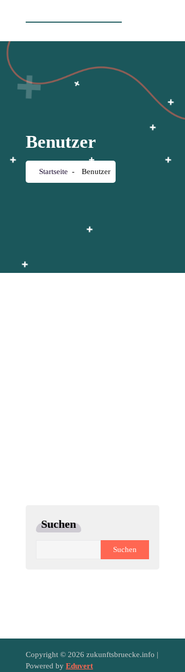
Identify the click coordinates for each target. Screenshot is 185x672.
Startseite (52, 171)
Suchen (58, 524)
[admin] (90, 309)
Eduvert (79, 666)
